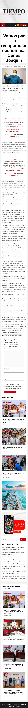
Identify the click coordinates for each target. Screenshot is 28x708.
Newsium (10, 706)
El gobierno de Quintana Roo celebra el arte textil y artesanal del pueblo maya (13, 421)
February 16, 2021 (14, 175)
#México (14, 160)
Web (5, 379)
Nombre (6, 368)
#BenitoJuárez (9, 119)
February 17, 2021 (14, 136)
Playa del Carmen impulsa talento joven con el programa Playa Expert (14, 638)
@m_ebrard (13, 169)
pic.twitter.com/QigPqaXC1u (14, 131)
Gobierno (10, 32)
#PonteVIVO (18, 122)
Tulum (5, 673)
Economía (14, 335)
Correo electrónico (9, 374)
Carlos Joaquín (8, 335)
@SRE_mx (7, 169)
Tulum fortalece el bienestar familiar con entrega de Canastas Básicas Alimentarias (13, 692)
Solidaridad (7, 621)
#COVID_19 (11, 122)
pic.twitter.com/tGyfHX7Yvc (14, 170)
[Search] (15, 25)
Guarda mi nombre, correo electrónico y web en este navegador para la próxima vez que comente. (13, 386)
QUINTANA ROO (16, 32)
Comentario (7, 349)
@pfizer (11, 163)
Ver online (23, 25)
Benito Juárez (7, 647)
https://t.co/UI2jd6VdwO (14, 129)
